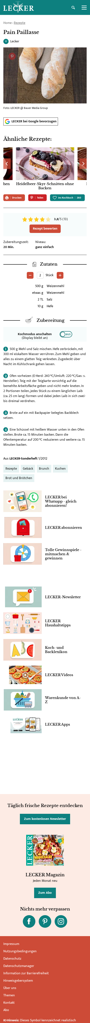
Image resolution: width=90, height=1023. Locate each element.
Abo (6, 1010)
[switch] (66, 334)
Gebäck (28, 469)
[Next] (83, 163)
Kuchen (60, 469)
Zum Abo (45, 893)
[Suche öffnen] (73, 7)
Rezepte (19, 23)
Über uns (9, 988)
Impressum (11, 944)
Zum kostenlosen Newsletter (45, 819)
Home (7, 23)
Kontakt (9, 1003)
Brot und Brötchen (18, 478)
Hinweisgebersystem (18, 981)
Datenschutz (12, 959)
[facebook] (29, 921)
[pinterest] (45, 921)
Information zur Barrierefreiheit (26, 973)
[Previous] (7, 163)
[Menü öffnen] (84, 7)
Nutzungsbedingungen (20, 951)
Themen (9, 995)
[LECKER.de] (18, 7)
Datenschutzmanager (18, 966)
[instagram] (61, 921)
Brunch (44, 469)
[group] (45, 169)
